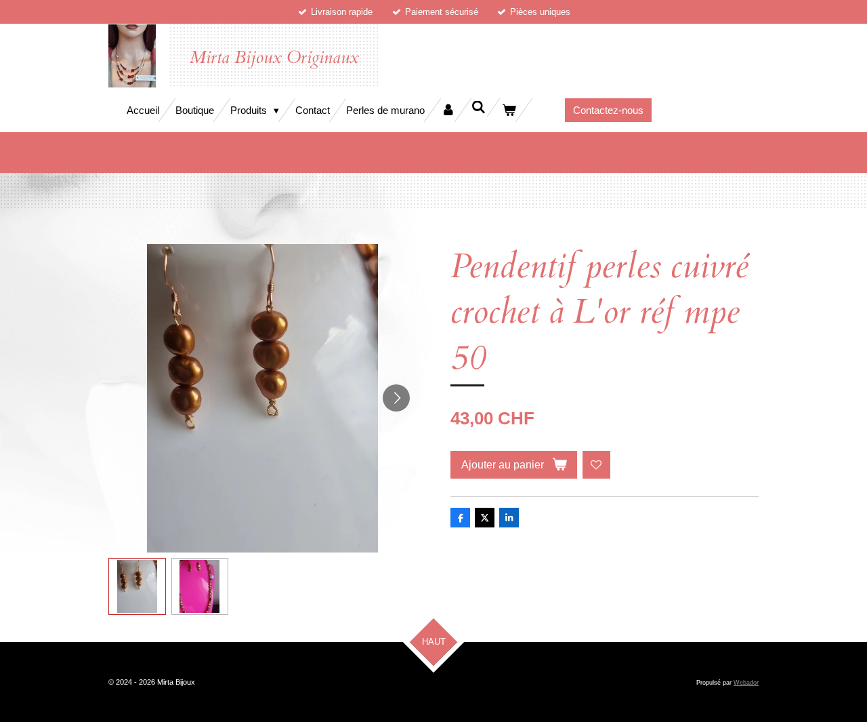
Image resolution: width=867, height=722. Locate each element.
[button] (137, 587)
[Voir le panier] (509, 110)
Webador (746, 682)
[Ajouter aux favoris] (596, 465)
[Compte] (448, 110)
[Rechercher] (478, 107)
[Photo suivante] (396, 398)
